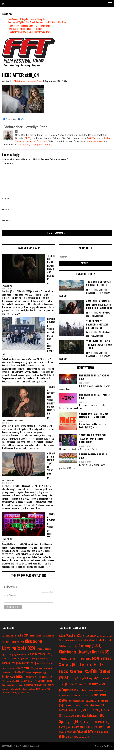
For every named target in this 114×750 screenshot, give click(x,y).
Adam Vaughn (18, 635)
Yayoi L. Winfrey (82, 737)
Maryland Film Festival (70, 695)
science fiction (12, 681)
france (29, 658)
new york (31, 672)
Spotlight (70, 721)
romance (43, 676)
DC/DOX (63, 659)
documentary (41, 654)
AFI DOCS (89, 635)
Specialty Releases (90, 715)
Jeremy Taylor (100, 690)
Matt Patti (26, 667)
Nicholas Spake (95, 705)
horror (29, 662)
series (23, 681)
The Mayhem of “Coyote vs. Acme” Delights (26, 19)
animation (36, 635)
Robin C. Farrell (30, 676)
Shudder (32, 681)
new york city (42, 672)
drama (6, 658)
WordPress (108, 746)
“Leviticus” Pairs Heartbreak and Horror (25, 28)
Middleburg (40, 668)
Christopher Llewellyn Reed (28, 81)
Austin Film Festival (69, 640)
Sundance (45, 680)
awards (46, 636)
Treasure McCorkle (67, 731)
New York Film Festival (74, 705)
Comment (7, 164)
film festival (17, 658)
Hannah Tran (12, 663)
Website (6, 220)
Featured (89, 658)
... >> (18, 313)
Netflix (20, 672)
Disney (12, 654)
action (5, 636)
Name (5, 199)
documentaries (22, 654)
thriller (41, 685)
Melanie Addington (75, 700)
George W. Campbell (40, 659)
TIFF (51, 685)
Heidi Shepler (79, 684)
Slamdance (69, 716)
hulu (39, 663)
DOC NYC (73, 658)
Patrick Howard (12, 676)
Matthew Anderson (87, 696)
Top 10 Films (7, 689)
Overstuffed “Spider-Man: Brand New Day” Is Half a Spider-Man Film (37, 22)
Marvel (13, 668)
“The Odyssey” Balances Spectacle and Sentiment (29, 25)
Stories (88, 722)
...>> (71, 389)
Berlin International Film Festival (94, 640)
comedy (40, 648)
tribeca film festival (10, 692)
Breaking (89, 645)
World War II (24, 693)
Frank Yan (73, 679)
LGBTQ (5, 668)
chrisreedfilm (15, 642)
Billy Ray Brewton (68, 645)
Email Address (11, 595)
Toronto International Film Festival (26, 688)
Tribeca (45, 688)
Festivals (90, 664)
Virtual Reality (70, 737)
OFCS (27, 138)
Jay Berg (89, 690)
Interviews (75, 689)
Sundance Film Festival (14, 685)
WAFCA (92, 138)
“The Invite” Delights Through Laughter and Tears (29, 32)
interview (48, 663)
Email (5, 209)
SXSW (31, 684)
